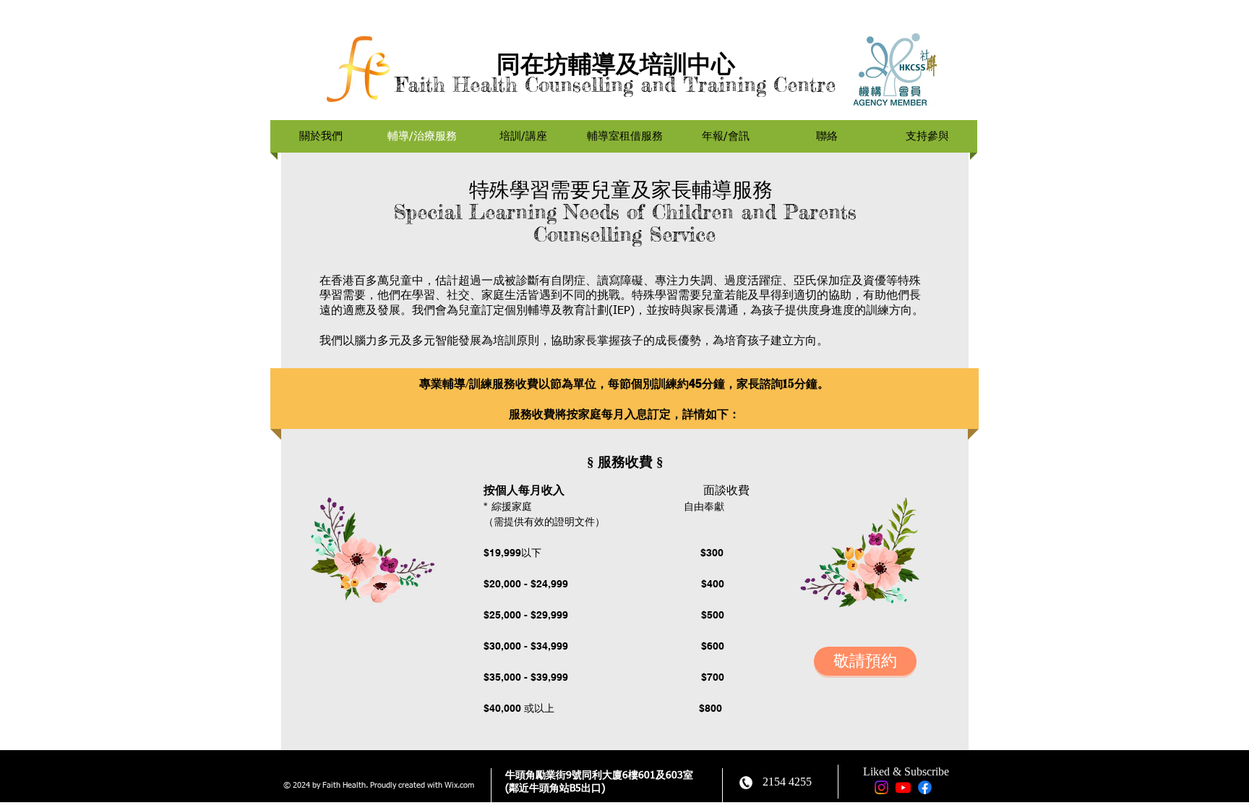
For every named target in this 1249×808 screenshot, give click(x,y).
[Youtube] (903, 787)
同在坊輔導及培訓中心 (616, 64)
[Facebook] (925, 787)
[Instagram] (881, 787)
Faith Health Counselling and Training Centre (615, 84)
